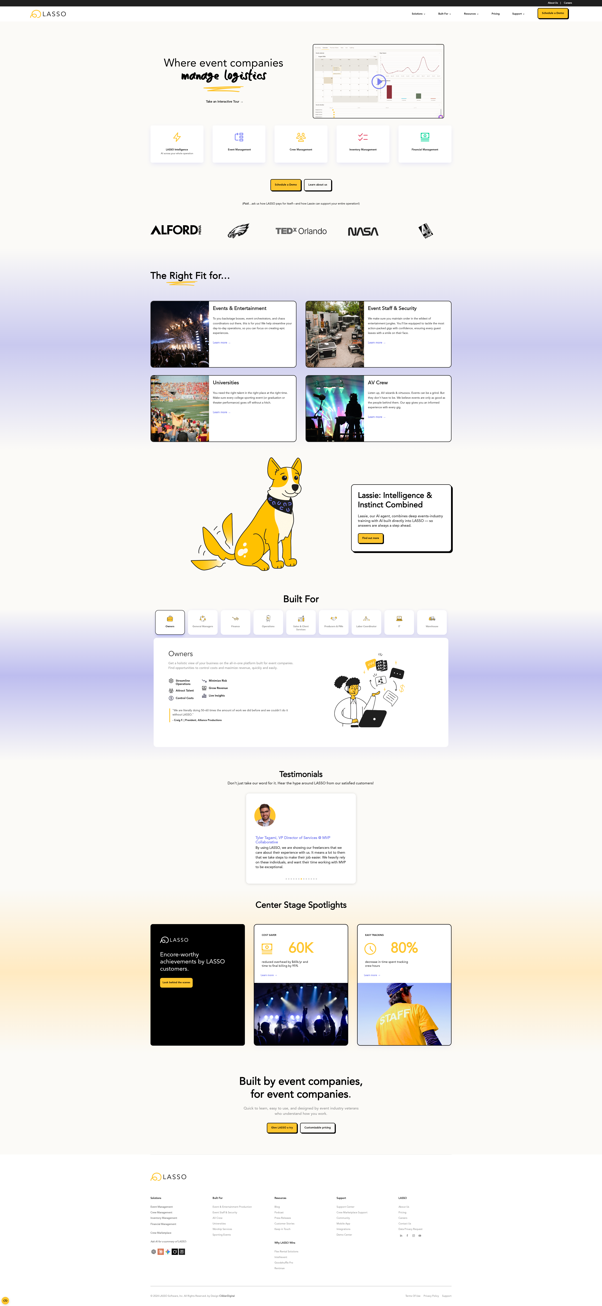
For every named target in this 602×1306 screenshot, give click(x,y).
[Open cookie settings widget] (5, 1300)
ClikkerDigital (227, 1296)
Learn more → (222, 342)
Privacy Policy (431, 1296)
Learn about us (317, 185)
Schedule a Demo (553, 13)
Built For (443, 14)
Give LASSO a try (282, 1127)
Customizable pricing (317, 1127)
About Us (553, 3)
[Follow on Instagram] (413, 1235)
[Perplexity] (182, 1254)
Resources (470, 14)
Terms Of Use (413, 1296)
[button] (286, 879)
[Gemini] (168, 1254)
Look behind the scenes (176, 982)
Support (517, 14)
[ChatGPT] (154, 1254)
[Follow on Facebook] (407, 1235)
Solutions (417, 14)
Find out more (370, 538)
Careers (568, 3)
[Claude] (161, 1254)
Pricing (496, 14)
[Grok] (175, 1254)
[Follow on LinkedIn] (401, 1235)
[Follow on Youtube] (419, 1235)
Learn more (267, 975)
